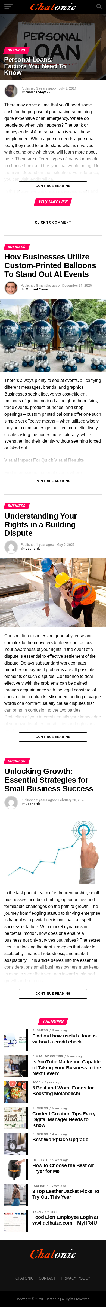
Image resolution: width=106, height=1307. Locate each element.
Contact (47, 1278)
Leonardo (33, 548)
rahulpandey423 (38, 92)
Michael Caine (37, 289)
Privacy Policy (76, 1278)
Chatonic (24, 1278)
